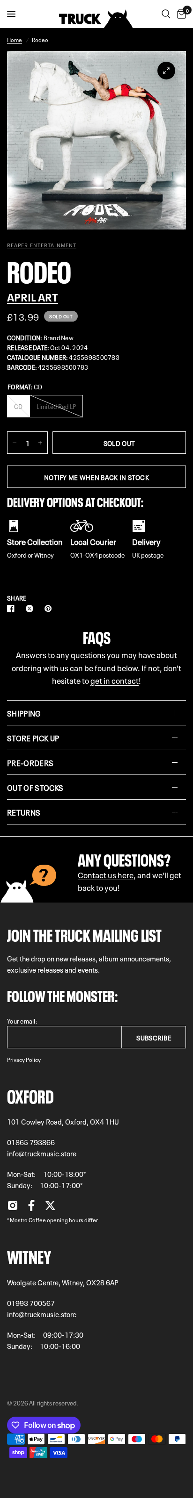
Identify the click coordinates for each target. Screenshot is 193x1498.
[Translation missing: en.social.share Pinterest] (50, 608)
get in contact (114, 680)
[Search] (166, 14)
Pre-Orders (30, 762)
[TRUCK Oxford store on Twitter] (50, 1208)
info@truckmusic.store (41, 1153)
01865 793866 (31, 1142)
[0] (180, 14)
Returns (23, 811)
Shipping (24, 712)
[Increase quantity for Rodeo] (40, 442)
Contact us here (106, 874)
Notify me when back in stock (96, 476)
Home (14, 39)
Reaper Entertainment (41, 245)
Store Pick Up (33, 737)
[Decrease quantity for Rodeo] (14, 442)
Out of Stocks (35, 787)
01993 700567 (31, 1302)
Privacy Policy (24, 1059)
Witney (29, 1255)
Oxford (30, 1094)
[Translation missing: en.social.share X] (31, 608)
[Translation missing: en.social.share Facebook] (12, 608)
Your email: (22, 1020)
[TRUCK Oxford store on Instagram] (12, 1208)
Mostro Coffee (28, 1219)
